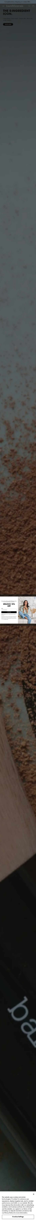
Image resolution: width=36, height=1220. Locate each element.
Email (2, 608)
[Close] (33, 1194)
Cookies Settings (18, 1216)
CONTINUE (9, 612)
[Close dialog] (35, 598)
